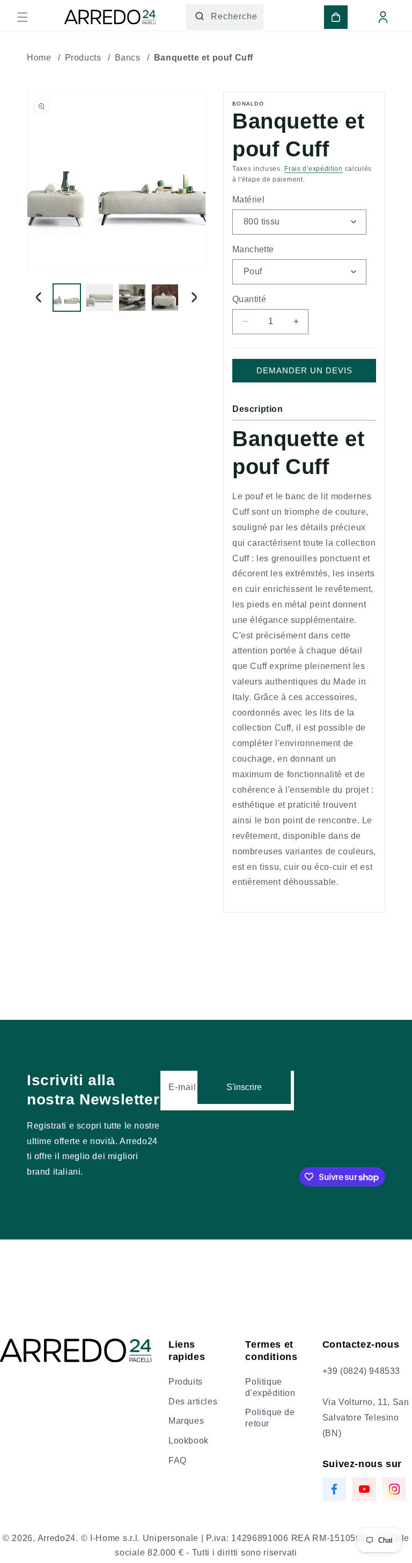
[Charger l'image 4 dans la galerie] (165, 297)
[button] (22, 17)
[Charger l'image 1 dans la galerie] (66, 297)
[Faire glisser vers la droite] (194, 297)
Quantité (249, 299)
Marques (186, 1420)
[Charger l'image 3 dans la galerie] (132, 297)
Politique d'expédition (270, 1387)
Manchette (253, 249)
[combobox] (224, 17)
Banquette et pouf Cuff (203, 57)
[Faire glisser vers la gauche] (38, 297)
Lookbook (188, 1440)
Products (83, 57)
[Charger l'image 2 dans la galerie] (99, 297)
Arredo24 (57, 1538)
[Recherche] (199, 16)
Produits (185, 1381)
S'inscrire (244, 1087)
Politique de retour (270, 1418)
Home (39, 57)
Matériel (248, 199)
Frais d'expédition (313, 168)
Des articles (192, 1401)
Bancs (128, 57)
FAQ (177, 1460)
